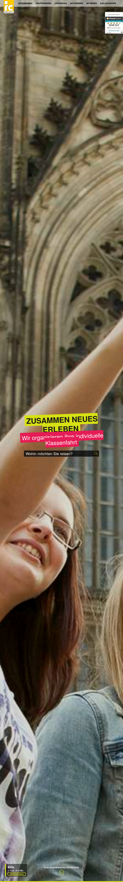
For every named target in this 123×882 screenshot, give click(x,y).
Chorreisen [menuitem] (61, 3)
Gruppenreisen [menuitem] (43, 3)
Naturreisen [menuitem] (76, 3)
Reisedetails (17, 874)
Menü (111, 10)
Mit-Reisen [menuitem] (91, 3)
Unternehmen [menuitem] (25, 3)
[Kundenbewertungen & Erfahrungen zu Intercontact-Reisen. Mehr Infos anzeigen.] (114, 23)
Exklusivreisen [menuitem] (108, 3)
